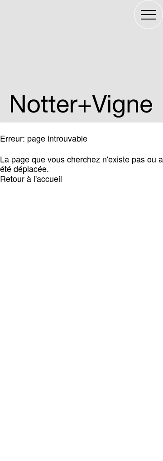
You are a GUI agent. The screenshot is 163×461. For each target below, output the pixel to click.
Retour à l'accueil (31, 178)
